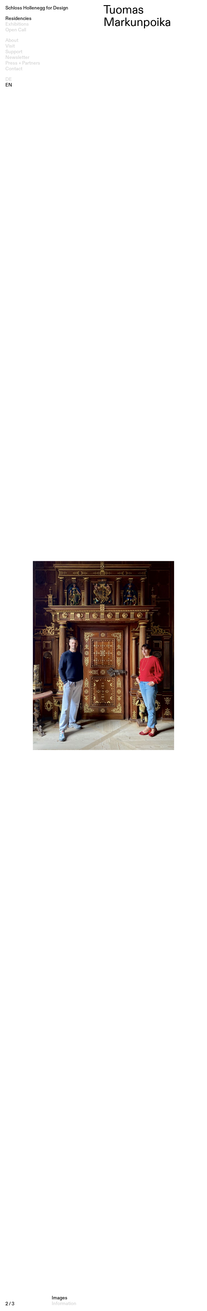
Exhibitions (17, 24)
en (8, 85)
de (8, 79)
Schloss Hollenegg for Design (36, 8)
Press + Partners (22, 63)
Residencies (18, 18)
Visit (10, 46)
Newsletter (17, 57)
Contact (13, 68)
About (11, 40)
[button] (103, 655)
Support (13, 51)
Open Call (15, 30)
